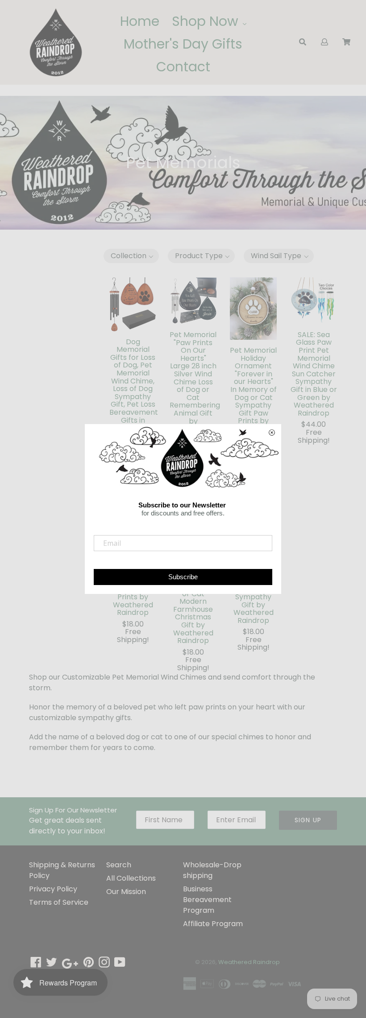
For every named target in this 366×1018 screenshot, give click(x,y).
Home (139, 21)
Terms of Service (58, 902)
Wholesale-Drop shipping (212, 870)
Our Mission (126, 891)
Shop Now (207, 21)
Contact (183, 66)
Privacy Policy (53, 889)
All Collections (131, 878)
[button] (131, 256)
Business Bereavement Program (207, 899)
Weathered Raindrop (249, 962)
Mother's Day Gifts (183, 44)
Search (118, 865)
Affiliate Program (213, 924)
